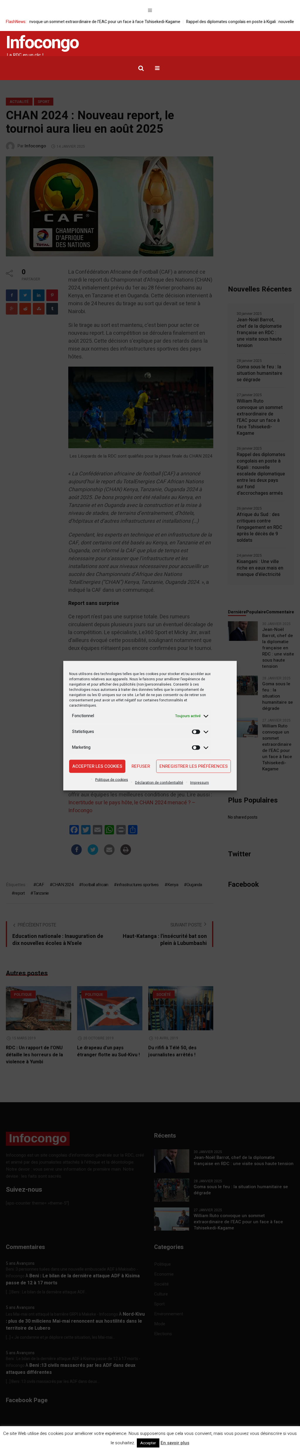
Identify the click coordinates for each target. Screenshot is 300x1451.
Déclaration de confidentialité (159, 782)
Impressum (199, 782)
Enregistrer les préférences (193, 766)
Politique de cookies (111, 779)
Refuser (141, 766)
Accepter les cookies (97, 766)
